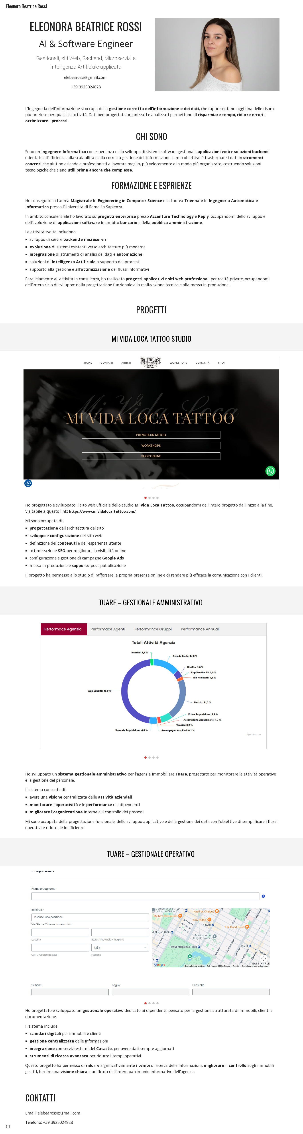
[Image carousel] (151, 427)
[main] (86, 55)
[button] (8, 1126)
